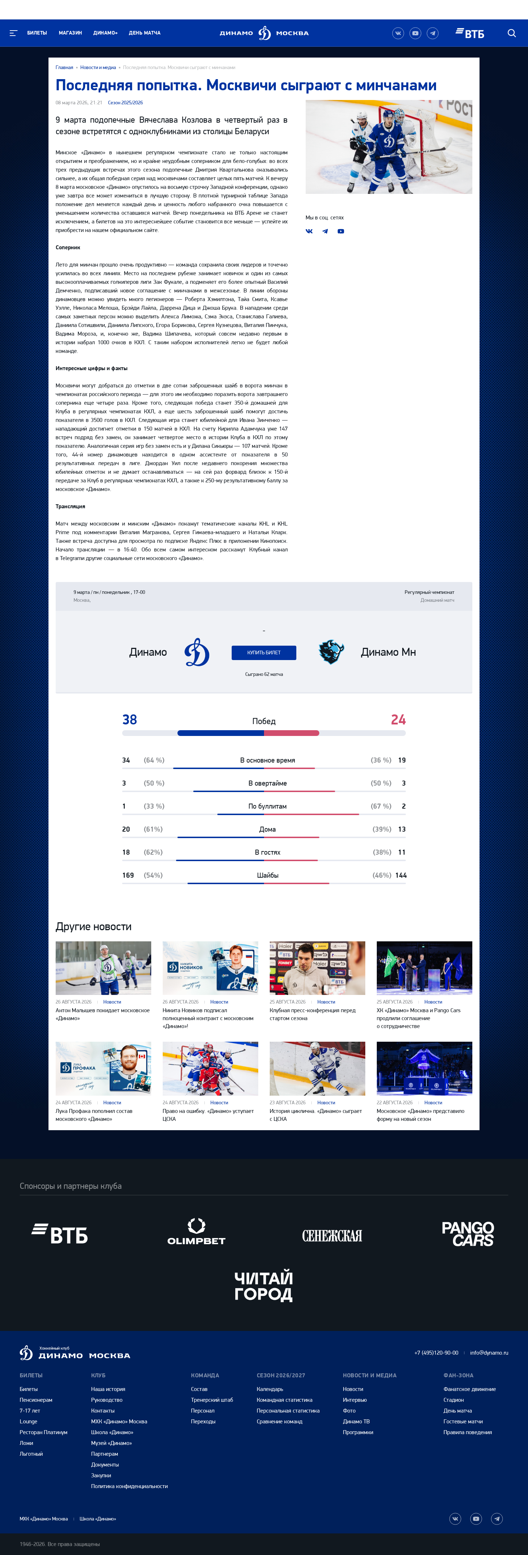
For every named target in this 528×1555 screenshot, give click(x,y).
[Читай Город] (264, 1285)
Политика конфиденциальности (129, 1486)
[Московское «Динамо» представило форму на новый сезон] (424, 1069)
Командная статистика (284, 1399)
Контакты (103, 1410)
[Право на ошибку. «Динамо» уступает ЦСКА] (210, 1069)
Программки (358, 1432)
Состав (199, 1389)
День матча (145, 33)
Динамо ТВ (356, 1421)
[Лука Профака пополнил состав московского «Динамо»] (103, 1069)
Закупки (101, 1475)
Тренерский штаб (212, 1399)
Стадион (454, 1399)
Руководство (106, 1399)
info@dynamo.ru (489, 1352)
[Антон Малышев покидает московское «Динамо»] (103, 968)
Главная (64, 68)
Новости (112, 1002)
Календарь (270, 1389)
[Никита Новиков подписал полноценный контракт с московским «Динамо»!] (210, 968)
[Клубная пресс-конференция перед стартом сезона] (317, 968)
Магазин (70, 33)
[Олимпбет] (195, 1234)
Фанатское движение (470, 1389)
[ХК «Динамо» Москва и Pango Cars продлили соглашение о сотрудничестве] (424, 968)
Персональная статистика (288, 1410)
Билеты (37, 33)
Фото (349, 1410)
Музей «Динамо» (111, 1443)
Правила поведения (468, 1432)
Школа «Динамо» (112, 1432)
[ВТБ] (59, 1234)
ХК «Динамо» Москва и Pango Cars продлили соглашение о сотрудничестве (418, 1018)
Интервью (355, 1399)
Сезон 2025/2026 (125, 103)
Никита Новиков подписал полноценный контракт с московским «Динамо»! (208, 1018)
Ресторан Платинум (44, 1432)
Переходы (203, 1421)
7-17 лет (30, 1410)
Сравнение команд (279, 1421)
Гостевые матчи (463, 1421)
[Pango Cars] (468, 1234)
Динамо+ (105, 33)
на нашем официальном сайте (121, 230)
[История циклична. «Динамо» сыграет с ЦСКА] (317, 1069)
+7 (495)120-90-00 (436, 1352)
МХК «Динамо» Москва (119, 1421)
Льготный (31, 1453)
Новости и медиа (98, 68)
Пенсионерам (36, 1399)
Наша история (108, 1389)
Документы (105, 1464)
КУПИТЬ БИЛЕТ (264, 653)
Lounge (28, 1421)
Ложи (26, 1443)
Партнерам (104, 1453)
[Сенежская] (332, 1234)
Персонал (202, 1410)
